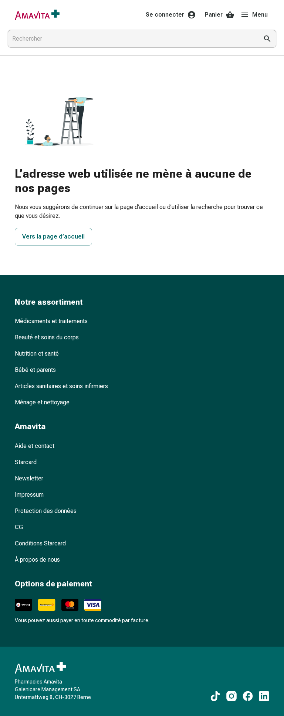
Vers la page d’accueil (53, 236)
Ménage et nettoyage (42, 402)
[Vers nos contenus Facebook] (248, 696)
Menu (260, 14)
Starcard (26, 462)
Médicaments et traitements (51, 321)
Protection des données (46, 510)
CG (19, 527)
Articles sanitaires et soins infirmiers (61, 386)
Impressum (29, 494)
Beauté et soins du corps (47, 337)
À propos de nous (37, 559)
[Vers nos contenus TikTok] (215, 696)
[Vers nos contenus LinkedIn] (264, 696)
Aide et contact (34, 445)
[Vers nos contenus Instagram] (231, 696)
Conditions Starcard (40, 543)
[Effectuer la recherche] (267, 39)
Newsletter (29, 478)
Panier (214, 14)
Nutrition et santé (37, 353)
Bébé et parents (35, 369)
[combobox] (132, 39)
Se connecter (165, 14)
